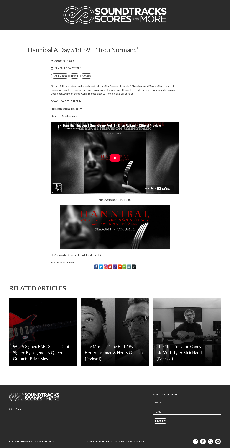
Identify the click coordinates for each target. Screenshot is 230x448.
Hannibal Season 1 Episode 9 (66, 108)
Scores (86, 76)
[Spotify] (124, 266)
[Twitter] (101, 266)
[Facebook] (96, 266)
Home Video (60, 76)
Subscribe (160, 421)
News (74, 76)
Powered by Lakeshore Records (105, 441)
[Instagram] (105, 266)
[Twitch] (115, 266)
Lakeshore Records (79, 86)
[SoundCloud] (120, 266)
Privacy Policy (135, 441)
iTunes (167, 86)
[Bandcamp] (129, 266)
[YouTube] (110, 266)
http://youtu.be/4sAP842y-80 (115, 199)
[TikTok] (134, 266)
